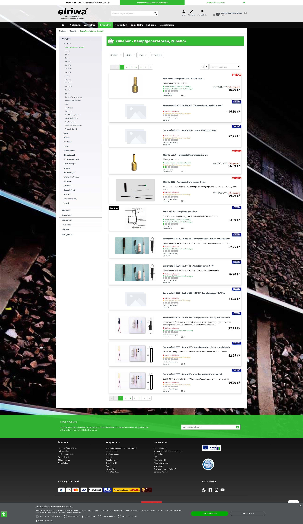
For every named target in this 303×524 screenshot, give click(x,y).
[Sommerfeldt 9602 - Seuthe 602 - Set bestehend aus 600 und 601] (135, 111)
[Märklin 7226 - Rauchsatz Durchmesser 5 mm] (135, 190)
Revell (66, 203)
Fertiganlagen (69, 172)
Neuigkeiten (67, 234)
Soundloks (66, 224)
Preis (142, 55)
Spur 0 (67, 58)
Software (67, 181)
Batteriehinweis (160, 448)
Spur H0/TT (68, 83)
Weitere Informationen (74, 513)
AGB (155, 457)
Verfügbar (158, 55)
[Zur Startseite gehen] (72, 13)
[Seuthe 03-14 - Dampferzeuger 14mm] (135, 218)
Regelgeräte (69, 108)
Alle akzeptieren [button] (210, 513)
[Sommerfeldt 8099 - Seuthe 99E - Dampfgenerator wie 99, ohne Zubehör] (135, 354)
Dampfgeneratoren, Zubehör (74, 47)
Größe (129, 55)
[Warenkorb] (211, 10)
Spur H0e (68, 65)
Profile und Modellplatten (73, 125)
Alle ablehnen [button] (248, 513)
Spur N (67, 90)
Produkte (66, 39)
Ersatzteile (68, 185)
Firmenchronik (63, 457)
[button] (4, 514)
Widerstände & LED (71, 118)
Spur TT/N (68, 86)
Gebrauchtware (70, 199)
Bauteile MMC (69, 190)
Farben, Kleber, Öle (71, 129)
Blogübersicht (111, 463)
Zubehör (67, 43)
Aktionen (66, 210)
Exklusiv (65, 229)
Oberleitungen (70, 164)
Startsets (67, 142)
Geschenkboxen (70, 122)
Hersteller (114, 55)
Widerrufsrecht (160, 460)
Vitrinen (67, 168)
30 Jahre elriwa (64, 460)
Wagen (66, 137)
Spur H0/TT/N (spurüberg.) (73, 97)
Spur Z (67, 93)
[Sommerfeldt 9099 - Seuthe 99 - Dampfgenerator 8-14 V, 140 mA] (135, 381)
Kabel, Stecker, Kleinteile (73, 115)
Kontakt (109, 457)
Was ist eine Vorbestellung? (165, 469)
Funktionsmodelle (71, 159)
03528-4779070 (161, 2)
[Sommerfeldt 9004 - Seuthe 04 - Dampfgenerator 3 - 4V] (135, 272)
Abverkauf (66, 215)
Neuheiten (67, 220)
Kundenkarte (111, 469)
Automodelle (69, 150)
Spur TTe (68, 79)
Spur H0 (67, 62)
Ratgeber (109, 466)
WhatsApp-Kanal (112, 472)
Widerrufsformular (161, 463)
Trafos (67, 104)
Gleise (66, 146)
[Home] (63, 25)
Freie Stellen (63, 463)
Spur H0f (68, 72)
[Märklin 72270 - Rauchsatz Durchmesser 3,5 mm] (135, 162)
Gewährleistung (112, 460)
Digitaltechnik (69, 155)
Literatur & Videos (71, 177)
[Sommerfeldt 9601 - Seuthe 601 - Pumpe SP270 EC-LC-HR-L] (135, 136)
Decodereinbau (112, 451)
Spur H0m (68, 69)
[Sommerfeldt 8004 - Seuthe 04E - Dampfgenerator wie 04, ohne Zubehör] (135, 245)
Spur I (67, 54)
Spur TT (67, 76)
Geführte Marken (160, 472)
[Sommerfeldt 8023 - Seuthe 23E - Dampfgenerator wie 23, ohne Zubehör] (135, 325)
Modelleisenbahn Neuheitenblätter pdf (121, 448)
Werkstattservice (112, 454)
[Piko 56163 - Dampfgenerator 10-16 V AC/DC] (135, 85)
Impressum (158, 466)
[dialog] (151, 513)
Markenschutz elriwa (66, 454)
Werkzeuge (68, 111)
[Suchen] (155, 13)
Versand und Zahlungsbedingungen (168, 451)
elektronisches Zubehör (72, 101)
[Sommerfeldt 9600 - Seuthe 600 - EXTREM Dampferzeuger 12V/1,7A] (135, 299)
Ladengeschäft (64, 451)
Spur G (67, 51)
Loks (66, 133)
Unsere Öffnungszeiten (67, 448)
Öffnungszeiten (216, 2)
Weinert (67, 194)
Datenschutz (159, 454)
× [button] (300, 505)
